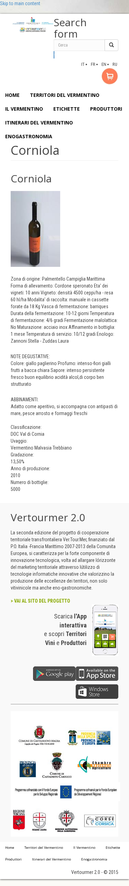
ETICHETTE (66, 108)
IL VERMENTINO (24, 108)
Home (9, 847)
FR (93, 64)
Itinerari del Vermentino (51, 859)
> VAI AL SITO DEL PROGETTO (40, 601)
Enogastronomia (94, 859)
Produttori (13, 859)
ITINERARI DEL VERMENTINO (39, 122)
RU (114, 64)
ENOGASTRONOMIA (28, 136)
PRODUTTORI (106, 108)
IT (83, 64)
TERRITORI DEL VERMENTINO (64, 95)
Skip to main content (20, 3)
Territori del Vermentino (43, 847)
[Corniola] (35, 228)
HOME (12, 95)
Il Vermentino (84, 847)
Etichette (113, 847)
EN (103, 64)
